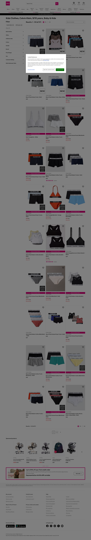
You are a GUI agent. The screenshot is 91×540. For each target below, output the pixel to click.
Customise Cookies (31, 69)
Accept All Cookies (60, 69)
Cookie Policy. (46, 60)
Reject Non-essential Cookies (49, 69)
